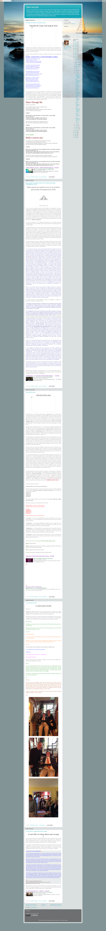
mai (76, 73)
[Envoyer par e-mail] (49, 176)
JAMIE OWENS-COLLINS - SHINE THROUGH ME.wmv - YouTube (42, 167)
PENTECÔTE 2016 (30, 392)
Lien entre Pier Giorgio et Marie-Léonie (77, 104)
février (76, 127)
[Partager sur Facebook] (52, 176)
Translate (73, 23)
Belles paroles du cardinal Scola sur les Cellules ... (77, 82)
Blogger (66, 920)
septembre (77, 66)
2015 (75, 130)
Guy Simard (67, 46)
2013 (75, 134)
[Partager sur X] (51, 176)
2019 (75, 53)
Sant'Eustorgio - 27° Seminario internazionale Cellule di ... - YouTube (42, 375)
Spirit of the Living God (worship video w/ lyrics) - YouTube (40, 556)
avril (76, 124)
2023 (75, 46)
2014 (75, 132)
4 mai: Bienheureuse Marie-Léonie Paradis (77, 110)
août (76, 68)
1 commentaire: (42, 825)
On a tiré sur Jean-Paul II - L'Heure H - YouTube (37, 891)
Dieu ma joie (32, 7)
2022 (75, 48)
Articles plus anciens (55, 905)
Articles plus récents (31, 905)
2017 (75, 56)
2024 (75, 45)
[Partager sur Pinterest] (54, 176)
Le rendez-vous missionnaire (77, 115)
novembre (77, 62)
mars (76, 125)
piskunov (58, 920)
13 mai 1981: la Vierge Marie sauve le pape (36, 831)
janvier (76, 128)
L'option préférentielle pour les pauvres (77, 120)
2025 (75, 43)
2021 (75, 50)
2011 (75, 137)
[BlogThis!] (50, 176)
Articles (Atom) (34, 907)
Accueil (43, 905)
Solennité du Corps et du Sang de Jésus (36, 22)
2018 (75, 54)
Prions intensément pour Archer (77, 99)
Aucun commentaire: (43, 176)
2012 (75, 135)
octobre (77, 64)
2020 (75, 51)
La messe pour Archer (31, 602)
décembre (77, 59)
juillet (76, 70)
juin (76, 72)
